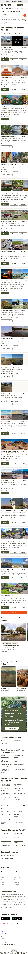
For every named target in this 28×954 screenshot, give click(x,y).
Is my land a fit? (17, 877)
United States (8, 8)
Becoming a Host (18, 875)
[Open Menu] (25, 5)
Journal (3, 879)
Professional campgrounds (20, 879)
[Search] (24, 15)
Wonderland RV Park (13, 645)
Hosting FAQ (17, 887)
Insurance (16, 882)
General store (4, 877)
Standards (16, 884)
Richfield (16, 8)
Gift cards (3, 875)
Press (2, 884)
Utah (13, 8)
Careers (3, 882)
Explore (2, 8)
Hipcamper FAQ (5, 887)
